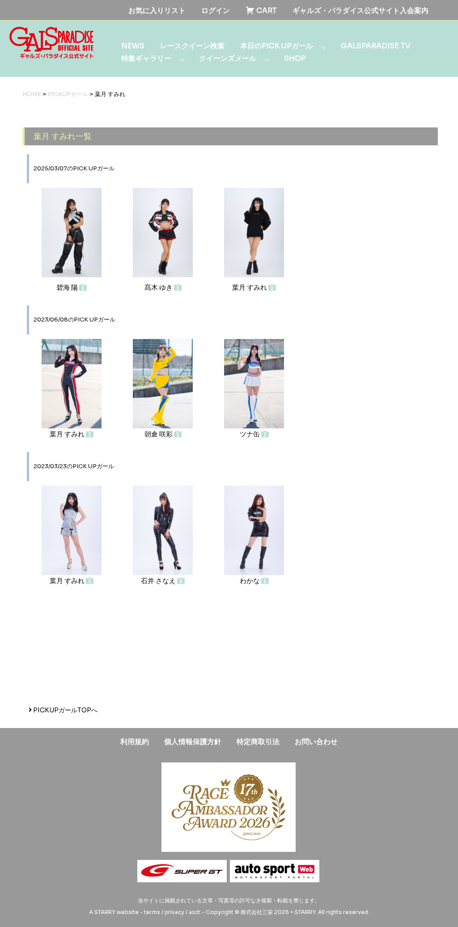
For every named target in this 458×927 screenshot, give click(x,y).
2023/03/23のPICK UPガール (74, 466)
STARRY (104, 912)
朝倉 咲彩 (159, 434)
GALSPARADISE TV (375, 46)
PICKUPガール (68, 94)
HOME (31, 94)
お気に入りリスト (157, 10)
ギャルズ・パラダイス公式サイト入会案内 (360, 10)
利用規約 (134, 741)
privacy (174, 912)
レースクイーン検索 (192, 46)
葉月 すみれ (250, 287)
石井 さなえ (159, 580)
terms (152, 912)
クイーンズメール (227, 58)
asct (194, 912)
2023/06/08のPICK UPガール (74, 319)
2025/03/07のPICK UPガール (74, 168)
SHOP (295, 58)
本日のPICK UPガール (276, 46)
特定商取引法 (258, 741)
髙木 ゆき (159, 287)
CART (265, 10)
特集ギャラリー (146, 58)
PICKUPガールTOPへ (65, 710)
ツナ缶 (250, 434)
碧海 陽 (67, 287)
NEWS (132, 46)
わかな (250, 580)
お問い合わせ (316, 741)
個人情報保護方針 (192, 741)
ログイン (215, 10)
